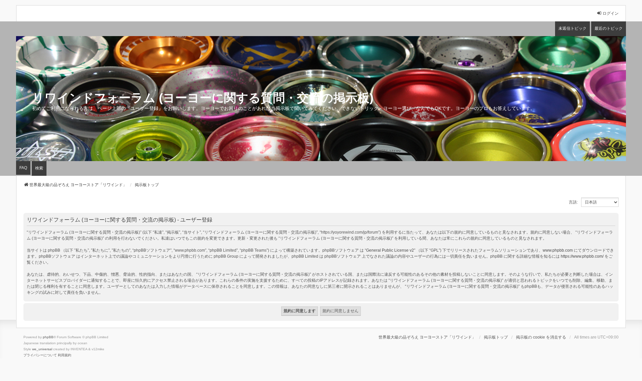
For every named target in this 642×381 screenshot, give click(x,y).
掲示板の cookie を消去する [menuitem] (541, 337)
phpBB (48, 337)
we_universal (42, 349)
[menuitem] (40, 355)
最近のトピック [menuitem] (609, 28)
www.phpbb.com (558, 250)
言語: (573, 202)
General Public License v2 (390, 250)
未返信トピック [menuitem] (572, 28)
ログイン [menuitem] (611, 13)
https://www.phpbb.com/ (582, 256)
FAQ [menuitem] (23, 167)
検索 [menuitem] (39, 168)
